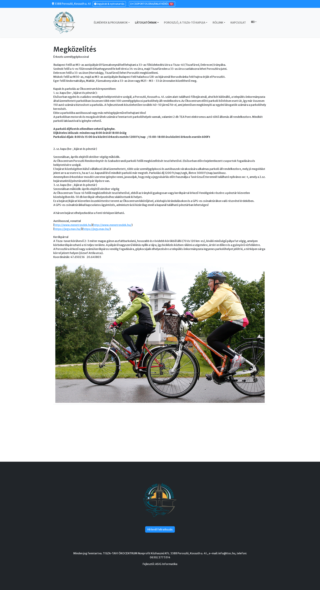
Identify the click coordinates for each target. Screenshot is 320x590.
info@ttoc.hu (226, 553)
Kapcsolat (238, 22)
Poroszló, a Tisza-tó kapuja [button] (184, 22)
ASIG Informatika (166, 564)
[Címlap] (66, 22)
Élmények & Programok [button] (111, 22)
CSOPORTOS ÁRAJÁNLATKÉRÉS (152, 3)
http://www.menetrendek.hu (72, 225)
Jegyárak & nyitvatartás (110, 3)
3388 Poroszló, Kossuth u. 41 (72, 3)
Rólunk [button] (218, 22)
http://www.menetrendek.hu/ (112, 225)
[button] (254, 22)
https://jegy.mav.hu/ (67, 229)
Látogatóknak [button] (146, 22)
